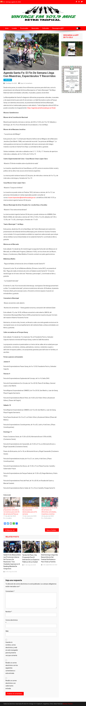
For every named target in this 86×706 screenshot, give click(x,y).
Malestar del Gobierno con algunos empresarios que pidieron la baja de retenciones (11, 530)
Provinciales (24, 28)
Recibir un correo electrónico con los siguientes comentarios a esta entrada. (12, 668)
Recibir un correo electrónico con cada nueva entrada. (11, 684)
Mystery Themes (68, 704)
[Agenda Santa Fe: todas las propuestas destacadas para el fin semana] (30, 502)
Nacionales (35, 28)
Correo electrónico (12, 621)
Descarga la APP (58, 28)
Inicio (6, 28)
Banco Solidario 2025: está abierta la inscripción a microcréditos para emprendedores (53, 530)
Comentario (10, 591)
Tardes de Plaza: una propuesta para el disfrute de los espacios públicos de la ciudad (30, 558)
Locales (14, 28)
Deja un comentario (26, 83)
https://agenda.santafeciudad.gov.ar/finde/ (41, 108)
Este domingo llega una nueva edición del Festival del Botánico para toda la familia (49, 558)
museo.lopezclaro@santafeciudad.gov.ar (21, 197)
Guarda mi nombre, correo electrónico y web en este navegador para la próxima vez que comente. (12, 648)
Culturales (45, 28)
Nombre (9, 611)
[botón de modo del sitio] (78, 28)
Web (7, 631)
